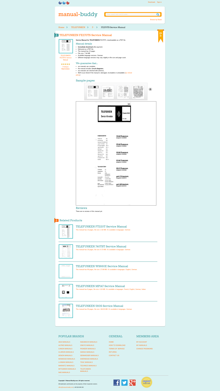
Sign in (159, 2)
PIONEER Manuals (87, 349)
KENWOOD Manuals (66, 359)
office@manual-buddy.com (65, 387)
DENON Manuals (65, 355)
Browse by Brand (156, 19)
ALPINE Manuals (65, 345)
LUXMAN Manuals (65, 362)
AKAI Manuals (64, 342)
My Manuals (141, 345)
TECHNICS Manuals (88, 366)
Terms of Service (117, 349)
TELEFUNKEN (78, 27)
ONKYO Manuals (87, 345)
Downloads (151, 2)
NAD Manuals (64, 372)
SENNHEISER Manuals (89, 355)
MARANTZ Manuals (66, 366)
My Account (141, 342)
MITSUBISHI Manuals (67, 369)
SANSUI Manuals (87, 352)
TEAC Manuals (86, 362)
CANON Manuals (65, 349)
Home (61, 27)
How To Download (117, 345)
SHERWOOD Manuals (89, 359)
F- (93, 27)
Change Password (144, 349)
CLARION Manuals (66, 352)
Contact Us (114, 355)
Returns (113, 352)
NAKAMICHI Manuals (88, 342)
